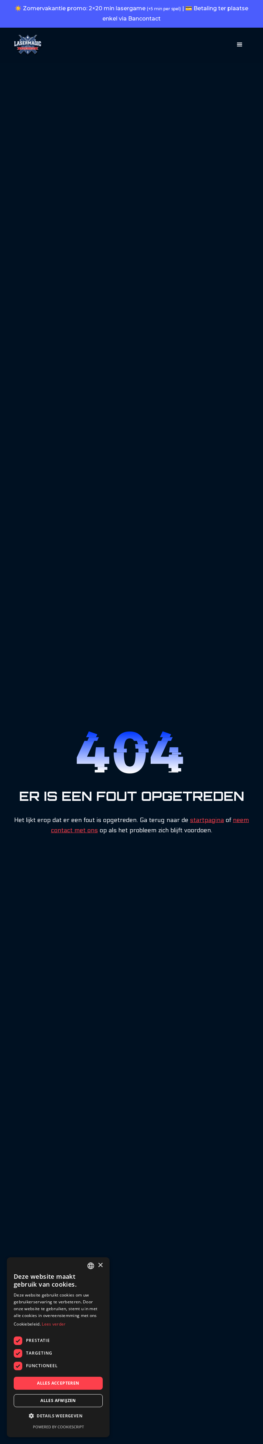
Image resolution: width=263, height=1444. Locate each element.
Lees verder (53, 1324)
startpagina (207, 820)
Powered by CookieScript (58, 1426)
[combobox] (90, 1265)
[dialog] (58, 1347)
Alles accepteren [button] (58, 1383)
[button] (239, 44)
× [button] (100, 1265)
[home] (27, 45)
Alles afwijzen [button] (58, 1400)
